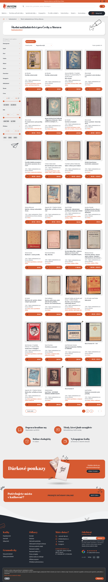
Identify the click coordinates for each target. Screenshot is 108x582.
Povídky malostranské (31, 75)
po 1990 (13, 121)
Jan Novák (76, 298)
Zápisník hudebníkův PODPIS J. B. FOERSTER (73, 347)
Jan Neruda (28, 73)
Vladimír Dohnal (57, 207)
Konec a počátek (92, 122)
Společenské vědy (30, 13)
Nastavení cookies (34, 549)
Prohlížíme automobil (51, 347)
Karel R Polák (68, 207)
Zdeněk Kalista (48, 390)
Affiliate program (34, 559)
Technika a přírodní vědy (16, 13)
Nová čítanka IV (69, 388)
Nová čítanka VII (91, 343)
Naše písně (88, 300)
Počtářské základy (93, 256)
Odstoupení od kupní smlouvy (37, 543)
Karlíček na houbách (70, 122)
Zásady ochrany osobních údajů (89, 546)
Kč (8, 98)
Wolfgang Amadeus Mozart (92, 210)
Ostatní (73, 13)
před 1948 (6, 121)
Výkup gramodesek (8, 556)
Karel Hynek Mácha (50, 252)
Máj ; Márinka (49, 254)
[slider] (3, 101)
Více (7, 578)
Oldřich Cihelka (74, 300)
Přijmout (99, 578)
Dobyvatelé (73, 210)
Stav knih (5, 538)
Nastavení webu (34, 551)
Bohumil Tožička (69, 298)
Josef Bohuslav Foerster (71, 345)
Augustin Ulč (48, 207)
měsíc (15, 137)
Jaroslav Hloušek (89, 207)
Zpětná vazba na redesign (36, 556)
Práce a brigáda (33, 554)
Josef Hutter (95, 298)
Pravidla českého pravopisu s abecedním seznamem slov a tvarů (33, 164)
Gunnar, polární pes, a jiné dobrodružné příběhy (52, 301)
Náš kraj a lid (33, 300)
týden (10, 137)
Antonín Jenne (28, 252)
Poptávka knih (7, 536)
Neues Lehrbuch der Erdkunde (53, 120)
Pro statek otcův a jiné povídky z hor (33, 122)
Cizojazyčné (41, 13)
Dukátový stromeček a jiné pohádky (92, 392)
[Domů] (4, 19)
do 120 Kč (6, 105)
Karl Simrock (28, 345)
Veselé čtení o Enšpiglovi (32, 348)
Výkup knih (6, 541)
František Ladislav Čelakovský (72, 163)
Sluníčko (72, 302)
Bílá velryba (68, 78)
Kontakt (31, 536)
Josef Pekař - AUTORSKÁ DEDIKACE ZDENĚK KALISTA (52, 392)
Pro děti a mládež (53, 13)
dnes (5, 137)
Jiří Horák (27, 298)
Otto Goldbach (48, 298)
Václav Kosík (52, 163)
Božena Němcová (29, 207)
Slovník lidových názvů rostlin (53, 165)
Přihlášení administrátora (36, 562)
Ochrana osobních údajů (36, 546)
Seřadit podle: (28, 45)
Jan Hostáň (67, 120)
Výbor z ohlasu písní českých (73, 165)
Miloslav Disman (89, 252)
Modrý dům (53, 210)
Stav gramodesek (7, 554)
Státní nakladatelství (33, 214)
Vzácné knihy (64, 13)
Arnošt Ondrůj (75, 74)
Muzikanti (32, 254)
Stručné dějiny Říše (73, 253)
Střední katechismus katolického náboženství (91, 163)
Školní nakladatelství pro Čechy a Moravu (33, 81)
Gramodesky (81, 13)
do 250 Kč (13, 105)
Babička (33, 210)
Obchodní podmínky (34, 541)
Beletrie (4, 13)
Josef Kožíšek (88, 390)
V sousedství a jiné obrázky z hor (93, 75)
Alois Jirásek (88, 73)
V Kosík (47, 163)
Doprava (31, 538)
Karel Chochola (49, 345)
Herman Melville (69, 73)
